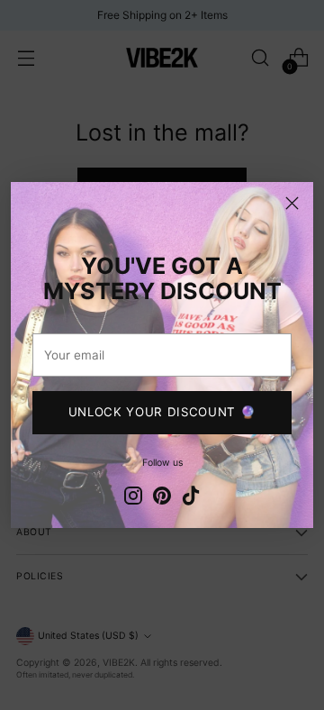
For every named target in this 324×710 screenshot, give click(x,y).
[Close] (292, 203)
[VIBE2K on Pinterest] (162, 498)
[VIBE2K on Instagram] (133, 498)
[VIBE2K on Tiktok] (191, 498)
